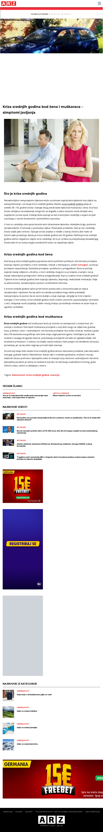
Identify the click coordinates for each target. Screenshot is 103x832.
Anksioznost (18, 374)
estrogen (83, 264)
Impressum (7, 812)
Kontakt (29, 812)
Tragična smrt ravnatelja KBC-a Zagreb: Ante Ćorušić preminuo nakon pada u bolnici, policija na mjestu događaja (56, 458)
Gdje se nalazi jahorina (27, 744)
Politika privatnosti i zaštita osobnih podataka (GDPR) (59, 812)
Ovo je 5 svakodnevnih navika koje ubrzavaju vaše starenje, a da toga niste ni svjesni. (25, 397)
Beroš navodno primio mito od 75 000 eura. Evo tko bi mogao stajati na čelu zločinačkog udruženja (57, 432)
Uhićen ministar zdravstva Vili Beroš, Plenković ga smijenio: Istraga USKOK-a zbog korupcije (54, 445)
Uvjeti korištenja (92, 812)
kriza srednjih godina (37, 374)
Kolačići (19, 812)
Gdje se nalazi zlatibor (27, 711)
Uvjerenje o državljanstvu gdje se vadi (34, 695)
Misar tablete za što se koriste (67, 396)
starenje (55, 374)
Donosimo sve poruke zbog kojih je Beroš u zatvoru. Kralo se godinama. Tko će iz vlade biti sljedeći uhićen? (58, 419)
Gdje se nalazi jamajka (27, 728)
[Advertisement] (23, 636)
